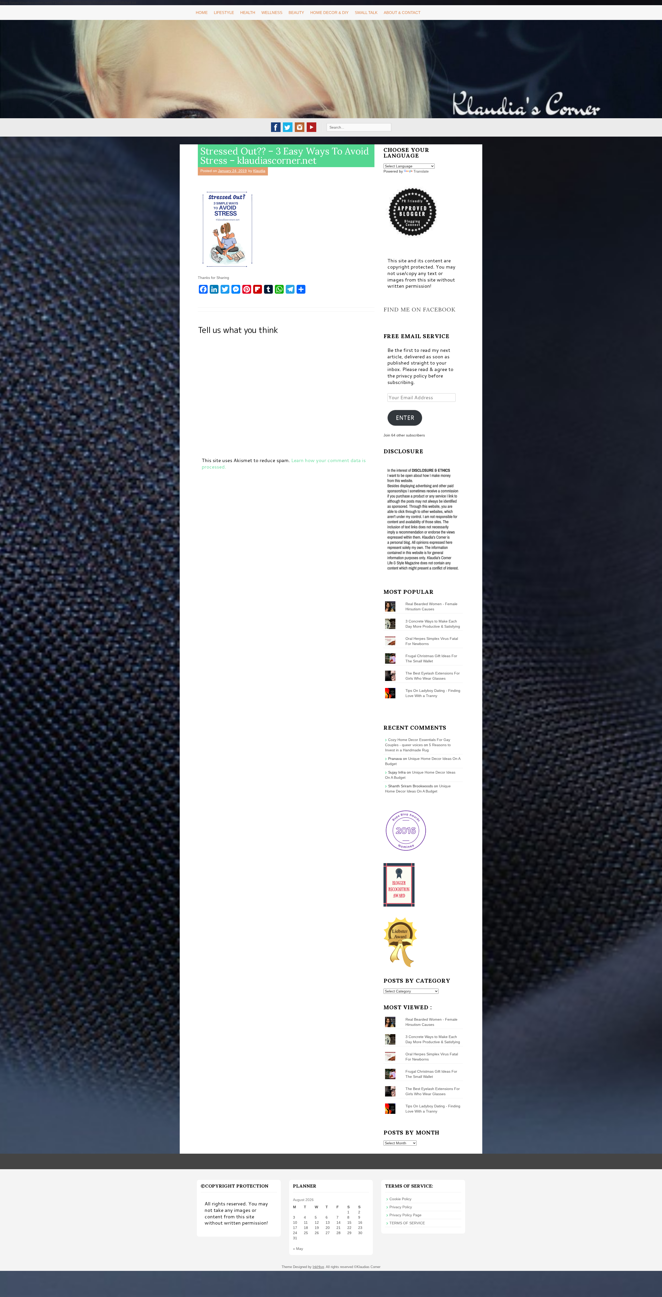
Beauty (296, 12)
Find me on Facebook (419, 309)
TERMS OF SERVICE (407, 1223)
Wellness (271, 12)
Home (202, 12)
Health (247, 12)
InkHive (318, 1267)
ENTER (405, 417)
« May (298, 1249)
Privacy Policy (400, 1207)
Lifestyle (224, 12)
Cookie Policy (400, 1199)
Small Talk (366, 12)
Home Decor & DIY (329, 12)
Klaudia (259, 171)
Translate (421, 171)
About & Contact (402, 12)
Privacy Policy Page (405, 1215)
